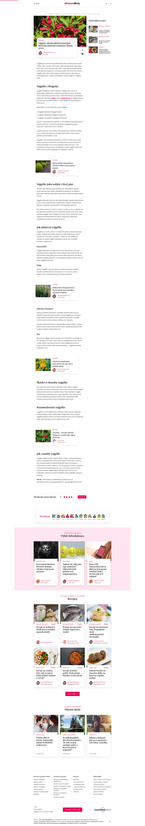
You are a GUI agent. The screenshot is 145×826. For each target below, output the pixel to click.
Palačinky (76, 779)
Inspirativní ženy (41, 561)
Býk (54, 519)
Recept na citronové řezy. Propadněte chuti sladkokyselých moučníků (98, 632)
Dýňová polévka (98, 794)
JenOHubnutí (83, 823)
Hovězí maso (40, 668)
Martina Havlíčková (46, 642)
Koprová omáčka (98, 792)
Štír (76, 519)
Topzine (101, 821)
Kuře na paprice (38, 789)
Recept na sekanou (39, 784)
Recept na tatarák (39, 779)
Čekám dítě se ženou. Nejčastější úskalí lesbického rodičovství (44, 741)
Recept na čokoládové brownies (60, 789)
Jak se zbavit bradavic (100, 789)
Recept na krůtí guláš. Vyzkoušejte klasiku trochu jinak (72, 673)
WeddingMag (62, 823)
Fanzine (36, 823)
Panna (90, 519)
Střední (53, 667)
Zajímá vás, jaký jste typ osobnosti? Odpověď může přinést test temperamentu (72, 569)
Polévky (101, 47)
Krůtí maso (66, 668)
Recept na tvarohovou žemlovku (60, 794)
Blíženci (103, 519)
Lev (63, 519)
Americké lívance (78, 782)
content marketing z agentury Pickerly (45, 821)
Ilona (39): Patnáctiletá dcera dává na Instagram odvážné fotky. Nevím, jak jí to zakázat (98, 570)
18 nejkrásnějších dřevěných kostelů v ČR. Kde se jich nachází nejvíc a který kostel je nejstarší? (72, 744)
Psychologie (66, 561)
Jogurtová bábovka (79, 787)
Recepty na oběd (104, 36)
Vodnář (81, 519)
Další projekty (38, 809)
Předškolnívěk (94, 821)
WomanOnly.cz (45, 14)
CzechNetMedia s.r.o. (48, 819)
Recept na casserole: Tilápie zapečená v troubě (104, 42)
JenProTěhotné (84, 821)
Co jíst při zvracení (98, 784)
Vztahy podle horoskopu (100, 782)
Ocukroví (76, 823)
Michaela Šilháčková (49, 52)
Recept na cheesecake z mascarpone (61, 780)
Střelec (99, 519)
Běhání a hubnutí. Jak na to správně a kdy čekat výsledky (98, 740)
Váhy (67, 519)
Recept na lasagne (39, 787)
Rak (85, 519)
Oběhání (77, 821)
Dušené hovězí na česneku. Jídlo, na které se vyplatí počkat (97, 674)
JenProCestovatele (52, 823)
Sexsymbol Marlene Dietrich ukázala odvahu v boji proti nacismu (45, 568)
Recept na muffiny (59, 797)
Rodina (91, 561)
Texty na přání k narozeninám (102, 779)
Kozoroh (58, 519)
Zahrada (50, 14)
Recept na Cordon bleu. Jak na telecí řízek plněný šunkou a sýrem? (46, 674)
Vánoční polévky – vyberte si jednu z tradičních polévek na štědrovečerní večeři (105, 51)
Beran (71, 519)
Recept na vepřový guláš (41, 792)
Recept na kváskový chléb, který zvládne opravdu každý (104, 31)
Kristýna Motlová (99, 641)
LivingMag (70, 823)
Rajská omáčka (38, 782)
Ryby (94, 519)
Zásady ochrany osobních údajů (43, 812)
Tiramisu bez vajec (78, 784)
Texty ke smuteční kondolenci (102, 787)
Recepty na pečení (104, 26)
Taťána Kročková (46, 581)
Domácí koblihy (78, 789)
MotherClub (70, 821)
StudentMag (42, 823)
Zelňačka (36, 794)
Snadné (53, 624)
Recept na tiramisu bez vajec (62, 786)
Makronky (76, 792)
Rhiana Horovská (72, 641)
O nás (35, 807)
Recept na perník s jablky (61, 784)
